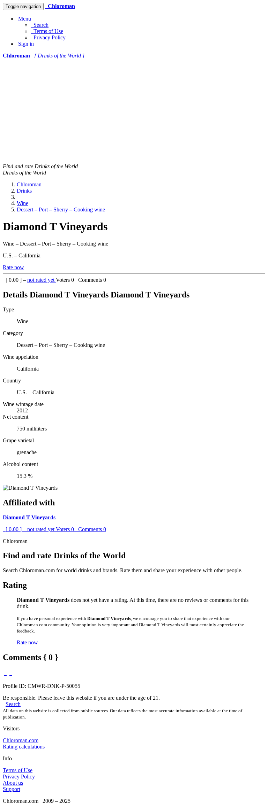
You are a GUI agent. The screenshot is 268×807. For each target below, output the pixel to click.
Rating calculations (24, 747)
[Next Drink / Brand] (10, 673)
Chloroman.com (20, 740)
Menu (24, 19)
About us (13, 783)
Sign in (25, 44)
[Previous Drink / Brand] (5, 673)
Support (11, 789)
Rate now (13, 267)
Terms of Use (47, 31)
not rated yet (41, 280)
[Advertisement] (134, 111)
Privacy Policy (48, 37)
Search (40, 25)
